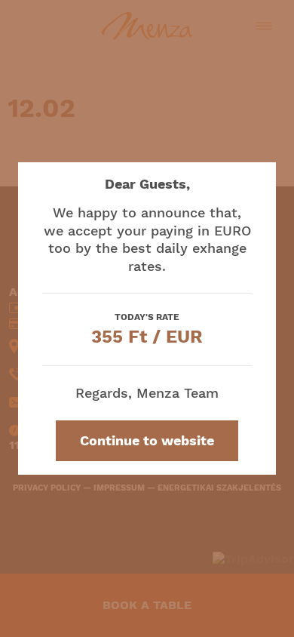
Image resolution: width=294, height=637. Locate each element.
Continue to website (147, 440)
